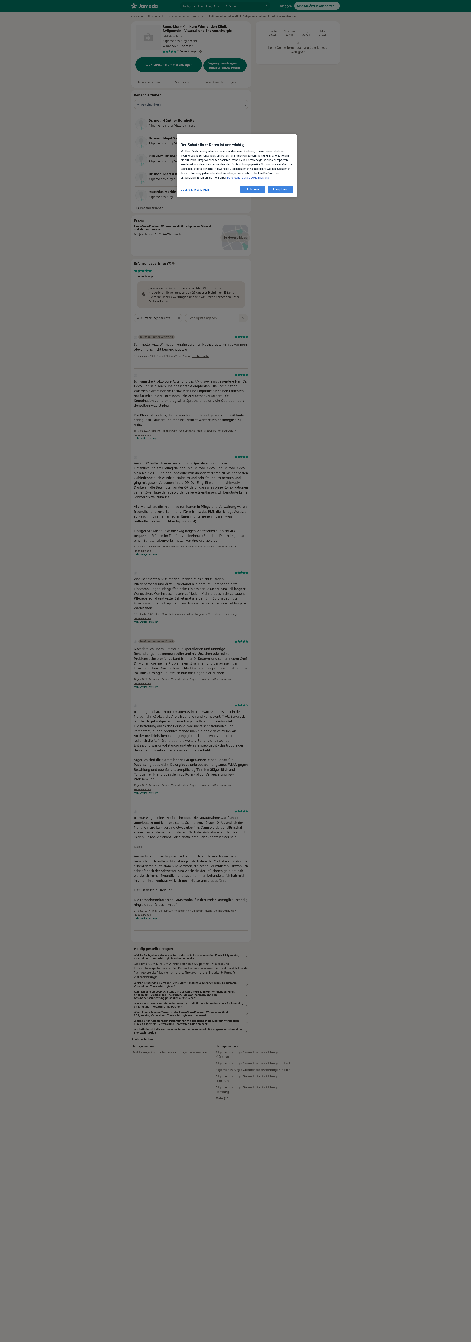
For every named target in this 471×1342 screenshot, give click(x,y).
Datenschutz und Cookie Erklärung (248, 177)
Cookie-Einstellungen (195, 189)
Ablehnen (253, 189)
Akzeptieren (280, 189)
